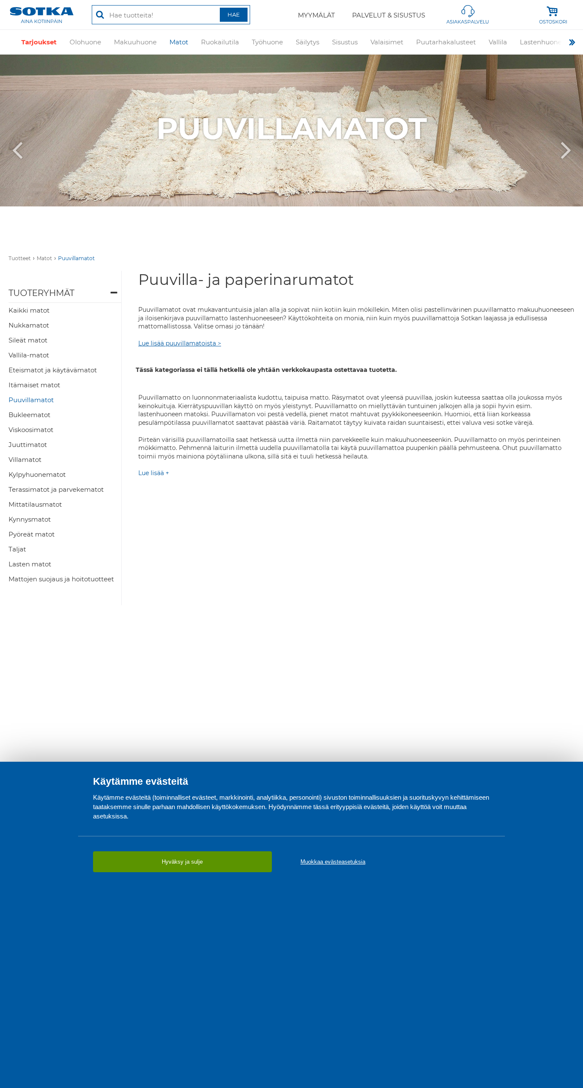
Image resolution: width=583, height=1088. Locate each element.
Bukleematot (29, 415)
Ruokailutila (220, 42)
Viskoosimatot (31, 430)
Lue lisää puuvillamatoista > (179, 343)
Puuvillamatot (76, 258)
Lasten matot (30, 564)
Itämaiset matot (34, 385)
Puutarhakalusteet (446, 42)
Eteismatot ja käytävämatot (53, 370)
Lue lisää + (153, 473)
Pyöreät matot (32, 534)
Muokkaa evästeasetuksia (332, 862)
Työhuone (267, 42)
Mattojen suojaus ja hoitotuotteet (61, 579)
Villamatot (25, 460)
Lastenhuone (541, 42)
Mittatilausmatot (35, 504)
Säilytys (307, 42)
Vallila (498, 42)
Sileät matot (28, 340)
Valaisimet (386, 42)
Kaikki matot (29, 310)
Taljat (17, 549)
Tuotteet (20, 258)
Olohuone (85, 42)
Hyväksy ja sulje (182, 862)
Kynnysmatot (30, 519)
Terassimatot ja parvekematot (56, 489)
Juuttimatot (28, 445)
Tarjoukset (39, 42)
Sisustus (345, 42)
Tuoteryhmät (41, 293)
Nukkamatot (29, 325)
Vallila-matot (29, 355)
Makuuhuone (135, 42)
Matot (178, 42)
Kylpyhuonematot (37, 474)
